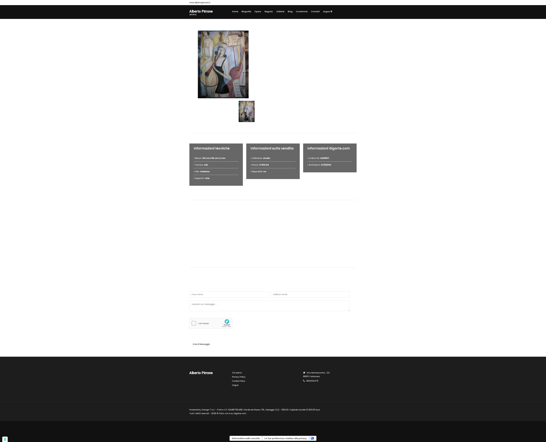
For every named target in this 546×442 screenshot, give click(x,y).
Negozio (268, 11)
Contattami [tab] (274, 263)
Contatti (315, 11)
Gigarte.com (240, 413)
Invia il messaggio (201, 344)
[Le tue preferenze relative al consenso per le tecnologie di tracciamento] (5, 439)
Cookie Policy (238, 381)
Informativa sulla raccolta (246, 438)
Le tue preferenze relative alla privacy (285, 438)
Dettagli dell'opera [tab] (274, 128)
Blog (290, 11)
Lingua (326, 11)
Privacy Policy (238, 376)
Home (235, 11)
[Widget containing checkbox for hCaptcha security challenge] (210, 323)
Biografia (246, 11)
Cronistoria (302, 11)
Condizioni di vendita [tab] (274, 195)
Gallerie (280, 11)
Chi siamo (237, 372)
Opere (258, 11)
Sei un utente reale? (199, 316)
